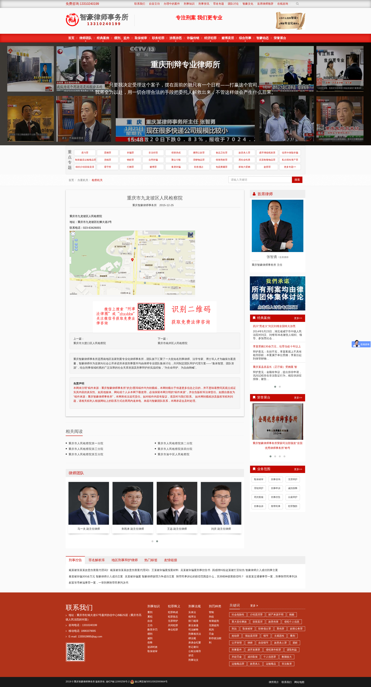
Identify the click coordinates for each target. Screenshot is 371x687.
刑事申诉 (275, 483)
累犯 (149, 616)
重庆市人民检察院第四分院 (175, 448)
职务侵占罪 (264, 628)
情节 (265, 636)
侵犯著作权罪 (273, 649)
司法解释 (193, 629)
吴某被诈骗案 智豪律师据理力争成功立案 (149, 576)
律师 (250, 642)
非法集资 (287, 663)
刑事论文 (193, 660)
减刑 (149, 638)
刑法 (234, 628)
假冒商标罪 (221, 159)
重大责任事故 (239, 621)
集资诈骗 (176, 167)
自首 (149, 621)
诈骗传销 (193, 38)
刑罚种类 (215, 606)
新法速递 (193, 625)
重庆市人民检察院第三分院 (86, 448)
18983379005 (88, 631)
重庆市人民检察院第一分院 (86, 443)
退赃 (295, 642)
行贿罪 (130, 167)
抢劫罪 (235, 636)
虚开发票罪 (254, 649)
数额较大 (287, 657)
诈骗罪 (130, 152)
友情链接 (170, 560)
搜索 (297, 179)
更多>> (298, 318)
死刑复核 (258, 492)
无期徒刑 (214, 625)
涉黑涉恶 (175, 38)
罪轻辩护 (258, 483)
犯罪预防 (292, 501)
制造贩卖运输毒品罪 (85, 159)
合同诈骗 (153, 159)
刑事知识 (153, 606)
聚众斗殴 (176, 159)
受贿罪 (107, 152)
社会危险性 (238, 614)
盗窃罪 (267, 167)
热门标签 (150, 560)
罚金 (211, 634)
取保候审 (141, 38)
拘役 (211, 616)
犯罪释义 (174, 606)
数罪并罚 (152, 629)
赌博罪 (153, 167)
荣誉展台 (280, 38)
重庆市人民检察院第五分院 (86, 454)
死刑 (211, 629)
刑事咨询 (275, 474)
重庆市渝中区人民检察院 (174, 454)
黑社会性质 (244, 159)
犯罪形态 (173, 616)
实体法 (192, 612)
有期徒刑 (214, 621)
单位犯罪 (173, 629)
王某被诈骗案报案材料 (165, 570)
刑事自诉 (258, 501)
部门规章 (193, 621)
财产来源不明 (275, 614)
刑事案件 (237, 649)
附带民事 (275, 501)
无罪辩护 (292, 474)
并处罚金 (237, 657)
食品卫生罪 (221, 152)
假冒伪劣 (176, 152)
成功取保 (253, 657)
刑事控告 (275, 492)
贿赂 (291, 614)
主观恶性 (279, 636)
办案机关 (82, 180)
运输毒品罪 (238, 663)
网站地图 (299, 682)
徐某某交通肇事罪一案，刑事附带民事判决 (271, 576)
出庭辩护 (292, 492)
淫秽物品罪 (199, 159)
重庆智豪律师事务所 (84, 681)
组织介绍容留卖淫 (85, 167)
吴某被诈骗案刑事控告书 (195, 570)
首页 (71, 38)
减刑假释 (292, 483)
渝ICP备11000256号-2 (118, 681)
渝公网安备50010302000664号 (151, 681)
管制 (211, 612)
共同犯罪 (173, 625)
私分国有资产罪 (290, 159)
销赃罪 (130, 159)
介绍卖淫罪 (256, 614)
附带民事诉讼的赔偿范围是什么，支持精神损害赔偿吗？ (210, 576)
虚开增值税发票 (267, 152)
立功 (149, 625)
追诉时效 (152, 647)
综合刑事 (245, 38)
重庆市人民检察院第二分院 (175, 443)
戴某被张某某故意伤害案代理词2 (88, 570)
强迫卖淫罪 (251, 636)
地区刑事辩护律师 (124, 560)
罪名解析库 (96, 560)
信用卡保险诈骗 (290, 152)
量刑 (149, 612)
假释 (149, 642)
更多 (253, 605)
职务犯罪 (158, 38)
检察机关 (97, 180)
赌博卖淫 (228, 38)
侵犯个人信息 (291, 621)
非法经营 (153, 152)
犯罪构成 (173, 612)
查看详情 (277, 421)
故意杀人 (255, 663)
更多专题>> (290, 167)
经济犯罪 (210, 38)
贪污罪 (84, 152)
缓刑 (149, 634)
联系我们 (79, 607)
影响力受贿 (244, 167)
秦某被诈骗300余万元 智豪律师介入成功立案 (96, 576)
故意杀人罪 (244, 152)
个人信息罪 (269, 657)
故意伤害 (273, 621)
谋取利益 (292, 649)
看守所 (107, 167)
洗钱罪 (107, 159)
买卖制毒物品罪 (267, 159)
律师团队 (85, 38)
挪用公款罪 (199, 152)
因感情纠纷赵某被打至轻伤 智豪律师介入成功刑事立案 (245, 570)
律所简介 (274, 682)
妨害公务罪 (296, 628)
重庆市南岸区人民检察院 (172, 343)
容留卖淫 (258, 621)
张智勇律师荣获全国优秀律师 (277, 443)
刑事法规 (194, 606)
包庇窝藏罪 (221, 167)
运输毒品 (271, 663)
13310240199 (89, 625)
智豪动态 (262, 38)
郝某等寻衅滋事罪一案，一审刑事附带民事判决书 (98, 582)
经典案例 (103, 38)
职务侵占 (198, 167)
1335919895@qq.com (90, 636)
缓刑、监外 (122, 38)
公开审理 (237, 642)
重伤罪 (280, 628)
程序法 (192, 616)
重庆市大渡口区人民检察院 (89, 343)
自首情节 (263, 642)
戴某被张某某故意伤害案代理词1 (130, 570)
